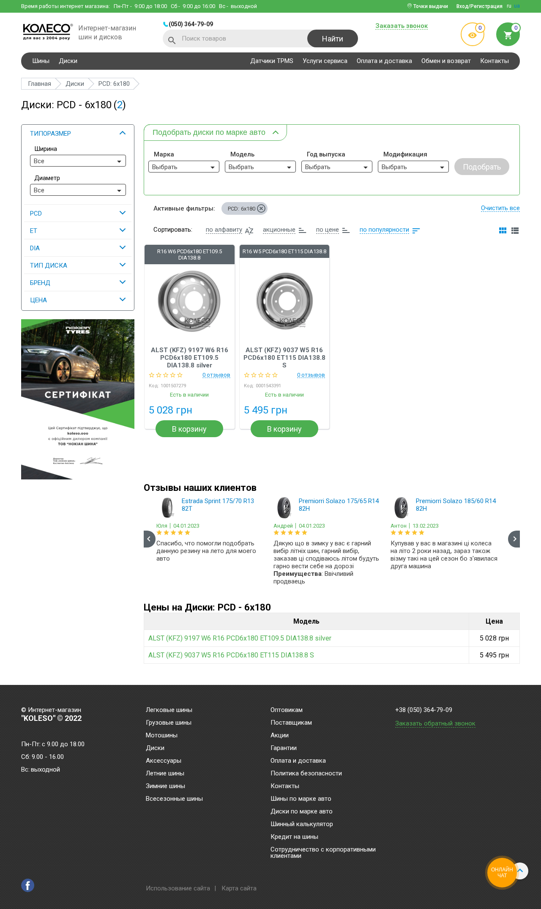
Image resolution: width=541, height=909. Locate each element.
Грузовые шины (168, 723)
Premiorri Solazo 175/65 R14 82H (339, 504)
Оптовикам (286, 710)
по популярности (384, 229)
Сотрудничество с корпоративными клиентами (323, 853)
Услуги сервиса (325, 61)
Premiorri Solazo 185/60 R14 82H (456, 504)
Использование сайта (178, 888)
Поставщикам (291, 723)
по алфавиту (224, 229)
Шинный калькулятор (301, 824)
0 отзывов (216, 375)
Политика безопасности (306, 773)
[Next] (514, 539)
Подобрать (482, 166)
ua (517, 6)
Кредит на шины (294, 837)
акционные (279, 229)
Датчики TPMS (271, 61)
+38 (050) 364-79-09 (423, 710)
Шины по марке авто (300, 799)
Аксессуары (163, 761)
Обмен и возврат (446, 61)
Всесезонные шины (174, 799)
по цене (327, 229)
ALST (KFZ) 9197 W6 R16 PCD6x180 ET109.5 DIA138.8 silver (189, 357)
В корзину (189, 428)
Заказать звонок (401, 26)
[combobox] (78, 161)
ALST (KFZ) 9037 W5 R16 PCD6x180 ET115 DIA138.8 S (284, 357)
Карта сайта (239, 888)
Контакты (494, 61)
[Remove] (261, 208)
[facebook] (27, 885)
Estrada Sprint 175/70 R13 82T (218, 504)
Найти (332, 38)
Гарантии (283, 748)
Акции (279, 735)
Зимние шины (165, 786)
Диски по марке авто (301, 811)
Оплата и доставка (384, 61)
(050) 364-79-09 (191, 24)
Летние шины (165, 773)
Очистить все (500, 208)
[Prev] (150, 539)
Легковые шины (169, 710)
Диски (68, 61)
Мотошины (162, 735)
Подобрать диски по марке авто (209, 132)
